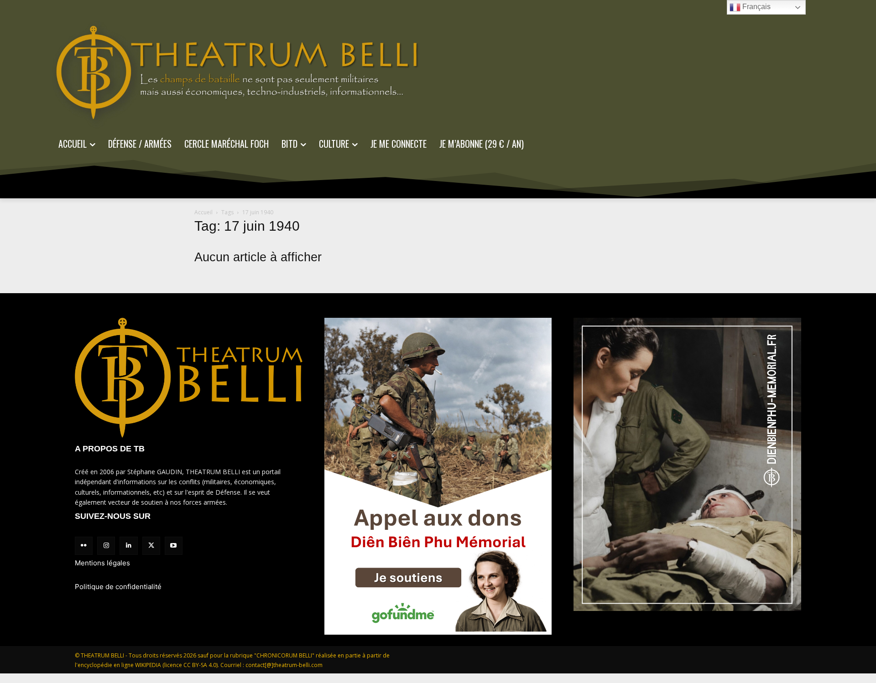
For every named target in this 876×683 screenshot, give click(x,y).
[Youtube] (173, 545)
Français (755, 6)
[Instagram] (106, 545)
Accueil (203, 212)
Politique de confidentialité (118, 586)
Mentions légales (102, 563)
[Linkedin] (128, 545)
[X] (151, 545)
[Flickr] (84, 545)
